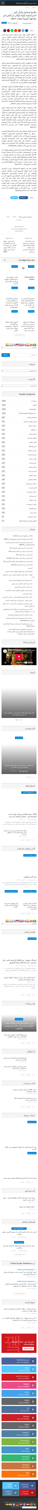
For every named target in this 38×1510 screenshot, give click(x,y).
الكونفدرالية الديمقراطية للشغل (27, 521)
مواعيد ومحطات (32, 450)
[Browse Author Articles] (19, 210)
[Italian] (14, 344)
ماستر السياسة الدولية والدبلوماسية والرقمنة (20, 615)
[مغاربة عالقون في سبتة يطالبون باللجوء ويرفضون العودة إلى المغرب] (11, 270)
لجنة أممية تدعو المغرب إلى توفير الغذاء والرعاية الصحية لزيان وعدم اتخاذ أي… (19, 766)
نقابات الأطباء (32, 500)
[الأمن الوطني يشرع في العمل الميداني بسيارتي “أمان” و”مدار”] (10, 895)
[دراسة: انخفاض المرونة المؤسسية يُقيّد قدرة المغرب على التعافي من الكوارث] (6, 1100)
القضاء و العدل (32, 467)
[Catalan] (31, 344)
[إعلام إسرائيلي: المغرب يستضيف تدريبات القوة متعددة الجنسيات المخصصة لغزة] (28, 895)
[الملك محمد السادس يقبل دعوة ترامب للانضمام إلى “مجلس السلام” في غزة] (19, 801)
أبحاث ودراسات (32, 471)
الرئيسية (30, 568)
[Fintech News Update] (27, 270)
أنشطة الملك (32, 434)
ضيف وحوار (33, 512)
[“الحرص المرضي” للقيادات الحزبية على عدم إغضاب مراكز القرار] (32, 1069)
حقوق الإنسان (32, 409)
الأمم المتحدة (32, 488)
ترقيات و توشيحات (31, 504)
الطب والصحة (32, 442)
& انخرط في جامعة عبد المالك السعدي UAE (20, 551)
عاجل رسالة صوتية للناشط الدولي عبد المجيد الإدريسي (17, 597)
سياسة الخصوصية (27, 594)
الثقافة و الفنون (32, 479)
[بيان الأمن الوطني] (19, 864)
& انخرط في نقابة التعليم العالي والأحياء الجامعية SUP (17, 561)
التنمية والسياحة (32, 454)
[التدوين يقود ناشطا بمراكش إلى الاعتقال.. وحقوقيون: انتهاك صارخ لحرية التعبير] (11, 315)
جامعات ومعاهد (32, 426)
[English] (24, 344)
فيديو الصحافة (32, 508)
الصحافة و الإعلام (31, 417)
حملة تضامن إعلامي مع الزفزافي (23, 587)
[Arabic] (34, 344)
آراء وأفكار (33, 430)
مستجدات (4, 22)
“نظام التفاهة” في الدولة (27, 1207)
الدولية (34, 405)
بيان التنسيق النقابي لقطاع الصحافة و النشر (20, 580)
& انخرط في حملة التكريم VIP (24, 555)
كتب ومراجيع (32, 496)
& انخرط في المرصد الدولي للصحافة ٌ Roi (21, 548)
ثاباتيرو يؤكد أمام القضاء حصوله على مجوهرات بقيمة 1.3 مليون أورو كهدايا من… (19, 714)
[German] (17, 344)
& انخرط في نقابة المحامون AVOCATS (21, 565)
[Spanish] (7, 344)
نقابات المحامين (32, 517)
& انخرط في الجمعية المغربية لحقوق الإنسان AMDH (18, 539)
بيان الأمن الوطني (30, 877)
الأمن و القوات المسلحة (30, 421)
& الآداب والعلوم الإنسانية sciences (22, 536)
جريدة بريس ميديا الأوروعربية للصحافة (26, 3)
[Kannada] (10, 344)
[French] (21, 344)
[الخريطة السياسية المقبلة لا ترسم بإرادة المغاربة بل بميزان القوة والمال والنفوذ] (32, 1060)
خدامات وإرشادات (31, 492)
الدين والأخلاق (32, 446)
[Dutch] (28, 344)
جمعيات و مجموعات (31, 483)
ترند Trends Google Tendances (27, 413)
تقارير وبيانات (32, 463)
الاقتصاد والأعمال (31, 438)
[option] (19, 698)
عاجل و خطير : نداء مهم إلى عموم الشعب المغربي (18, 600)
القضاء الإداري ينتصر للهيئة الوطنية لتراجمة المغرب (18, 571)
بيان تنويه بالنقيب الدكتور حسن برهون (22, 583)
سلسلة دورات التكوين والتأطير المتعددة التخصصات (18, 590)
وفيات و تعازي (32, 459)
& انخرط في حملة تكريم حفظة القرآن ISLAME (19, 558)
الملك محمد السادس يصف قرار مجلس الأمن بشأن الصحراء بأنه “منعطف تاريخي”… (15, 832)
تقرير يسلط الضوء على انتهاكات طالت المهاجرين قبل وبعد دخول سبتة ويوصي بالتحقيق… (19, 1025)
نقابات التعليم (32, 475)
